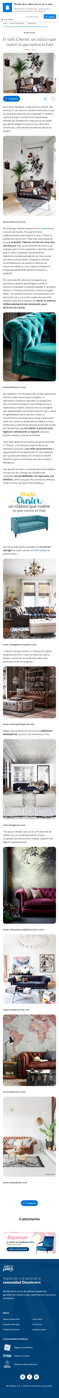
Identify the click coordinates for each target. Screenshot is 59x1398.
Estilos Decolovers (11, 1329)
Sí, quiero (50, 16)
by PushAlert (8, 19)
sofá (46, 228)
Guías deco (37, 1319)
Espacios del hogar (11, 1324)
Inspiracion (32, 23)
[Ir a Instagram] (36, 1377)
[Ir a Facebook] (29, 1377)
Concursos (37, 1324)
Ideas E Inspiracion (17, 23)
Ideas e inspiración (11, 1319)
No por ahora (32, 16)
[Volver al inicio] (8, 1269)
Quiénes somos (39, 1329)
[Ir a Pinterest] (22, 1377)
